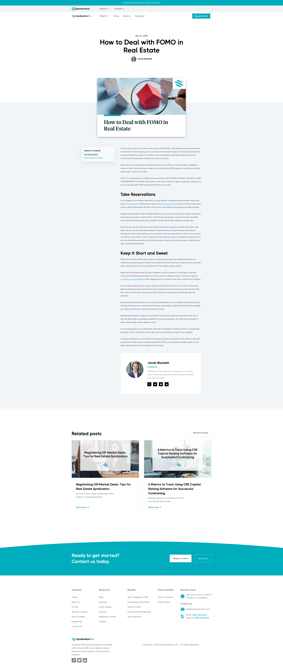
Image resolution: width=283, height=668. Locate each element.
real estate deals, (167, 204)
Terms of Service (165, 597)
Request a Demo (201, 16)
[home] (81, 16)
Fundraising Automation (138, 602)
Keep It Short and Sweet (93, 158)
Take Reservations (91, 154)
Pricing (116, 16)
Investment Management (139, 612)
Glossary (103, 602)
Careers (102, 621)
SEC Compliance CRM (137, 597)
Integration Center (107, 617)
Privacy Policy (164, 602)
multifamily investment (129, 279)
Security (102, 612)
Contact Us (77, 626)
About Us (127, 16)
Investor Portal (134, 607)
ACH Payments (134, 617)
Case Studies (105, 607)
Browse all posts (200, 433)
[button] (105, 9)
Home (74, 597)
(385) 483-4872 (202, 618)
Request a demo (180, 558)
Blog (101, 597)
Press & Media (78, 617)
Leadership (77, 621)
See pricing (203, 558)
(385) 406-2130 (199, 615)
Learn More (156, 3)
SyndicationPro (133, 204)
